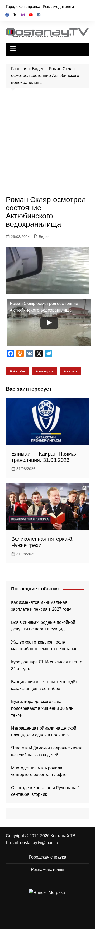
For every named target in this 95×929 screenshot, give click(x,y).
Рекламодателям (58, 6)
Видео (38, 68)
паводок (46, 371)
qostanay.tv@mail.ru (39, 842)
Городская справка (23, 6)
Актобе (19, 371)
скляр (72, 371)
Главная (19, 68)
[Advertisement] (47, 142)
